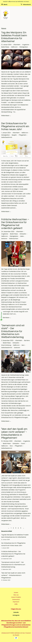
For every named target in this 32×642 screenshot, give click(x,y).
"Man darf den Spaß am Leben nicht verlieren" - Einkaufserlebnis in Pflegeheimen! (14, 433)
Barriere (27, 340)
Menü (5, 4)
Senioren (4, 239)
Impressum (16, 602)
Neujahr (14, 135)
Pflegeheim (22, 135)
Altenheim (16, 45)
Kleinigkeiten (23, 47)
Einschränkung (6, 345)
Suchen (16, 592)
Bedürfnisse (5, 47)
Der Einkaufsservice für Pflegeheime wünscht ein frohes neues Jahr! (15, 126)
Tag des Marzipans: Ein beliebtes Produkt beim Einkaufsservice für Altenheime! (14, 37)
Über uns (16, 595)
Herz (23, 345)
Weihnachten (13, 239)
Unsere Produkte (16, 597)
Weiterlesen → (6, 116)
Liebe (22, 236)
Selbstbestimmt (6, 137)
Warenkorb (27, 4)
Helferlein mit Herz (19, 633)
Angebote (25, 45)
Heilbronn (14, 47)
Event (23, 444)
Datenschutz (16, 599)
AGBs (16, 604)
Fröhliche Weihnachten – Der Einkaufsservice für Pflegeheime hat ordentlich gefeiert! (15, 224)
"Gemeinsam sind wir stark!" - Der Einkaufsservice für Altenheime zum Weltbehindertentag (13, 331)
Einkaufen (23, 234)
